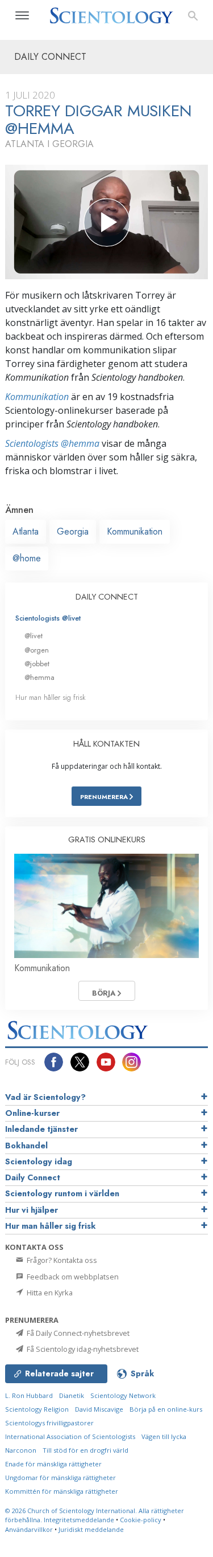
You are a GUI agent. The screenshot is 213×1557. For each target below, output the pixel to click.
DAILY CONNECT (107, 596)
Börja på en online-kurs (166, 1409)
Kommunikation (37, 396)
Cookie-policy (140, 1519)
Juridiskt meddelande (91, 1529)
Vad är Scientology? (45, 1097)
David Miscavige (99, 1409)
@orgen (36, 650)
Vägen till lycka (163, 1436)
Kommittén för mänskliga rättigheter (61, 1491)
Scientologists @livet (48, 618)
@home (26, 558)
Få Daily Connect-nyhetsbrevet (77, 1333)
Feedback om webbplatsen (72, 1276)
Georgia (73, 531)
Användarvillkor (29, 1529)
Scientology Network (123, 1395)
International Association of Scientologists (70, 1436)
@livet (33, 635)
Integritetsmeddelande (79, 1519)
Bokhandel (26, 1145)
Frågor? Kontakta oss (61, 1260)
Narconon (20, 1450)
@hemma (39, 677)
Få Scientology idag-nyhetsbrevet (82, 1349)
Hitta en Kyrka (49, 1292)
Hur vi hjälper (31, 1210)
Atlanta (25, 531)
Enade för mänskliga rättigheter (53, 1464)
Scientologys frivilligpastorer (49, 1423)
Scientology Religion (37, 1409)
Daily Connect (32, 1177)
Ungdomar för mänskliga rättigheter (60, 1477)
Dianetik (71, 1395)
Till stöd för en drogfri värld (85, 1450)
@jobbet (36, 663)
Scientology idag (38, 1161)
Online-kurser (32, 1113)
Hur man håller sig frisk (50, 697)
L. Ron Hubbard (29, 1395)
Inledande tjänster (41, 1129)
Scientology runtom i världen (62, 1193)
